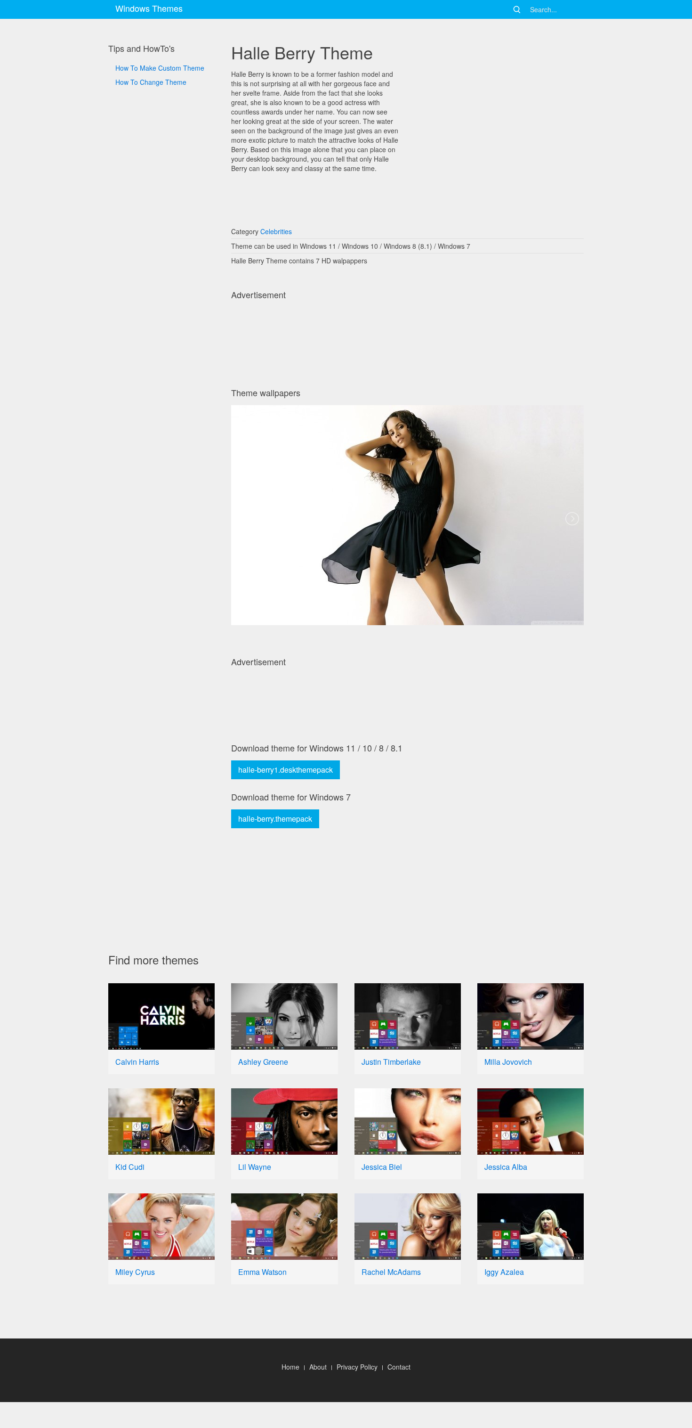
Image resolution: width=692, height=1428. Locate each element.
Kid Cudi (130, 1166)
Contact (398, 1366)
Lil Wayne (254, 1166)
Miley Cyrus (135, 1271)
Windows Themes (149, 8)
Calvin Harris (137, 1061)
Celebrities (276, 231)
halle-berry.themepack (275, 818)
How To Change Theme (150, 82)
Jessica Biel (382, 1166)
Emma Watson (262, 1271)
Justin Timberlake (391, 1061)
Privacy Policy (357, 1366)
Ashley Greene (263, 1061)
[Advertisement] (161, 406)
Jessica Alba (505, 1166)
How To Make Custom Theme (159, 68)
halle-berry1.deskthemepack (285, 769)
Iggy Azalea (504, 1271)
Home (290, 1366)
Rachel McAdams (391, 1271)
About (318, 1366)
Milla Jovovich (508, 1061)
